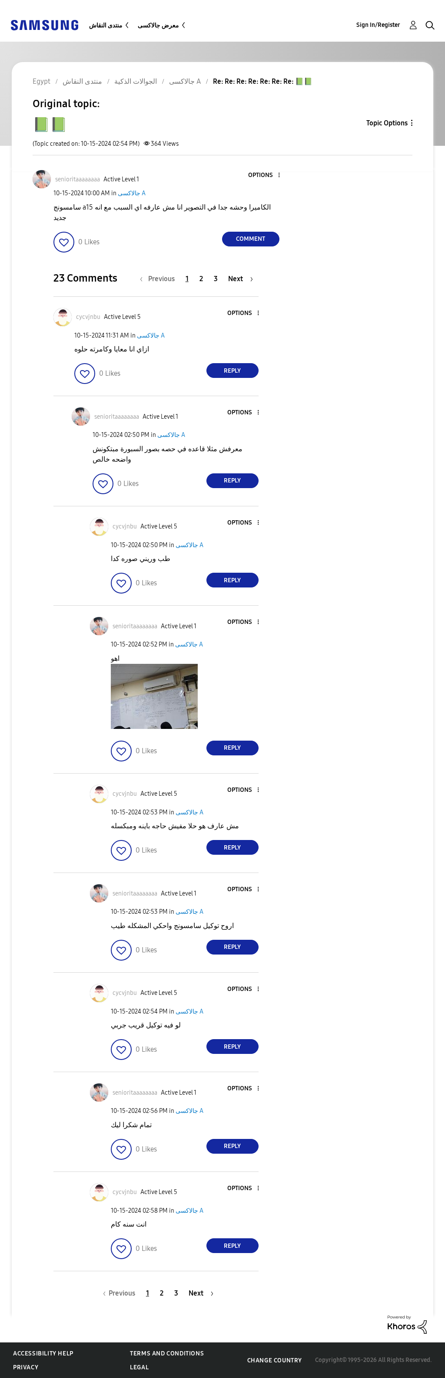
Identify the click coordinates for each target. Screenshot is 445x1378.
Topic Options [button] (387, 123)
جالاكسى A (132, 193)
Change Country (274, 1360)
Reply (232, 370)
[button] (264, 175)
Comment (250, 239)
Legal (139, 1367)
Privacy (25, 1367)
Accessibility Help (43, 1353)
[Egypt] (44, 24)
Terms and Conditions (167, 1353)
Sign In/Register (378, 25)
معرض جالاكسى (158, 25)
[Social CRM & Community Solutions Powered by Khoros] (407, 1324)
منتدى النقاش (106, 25)
